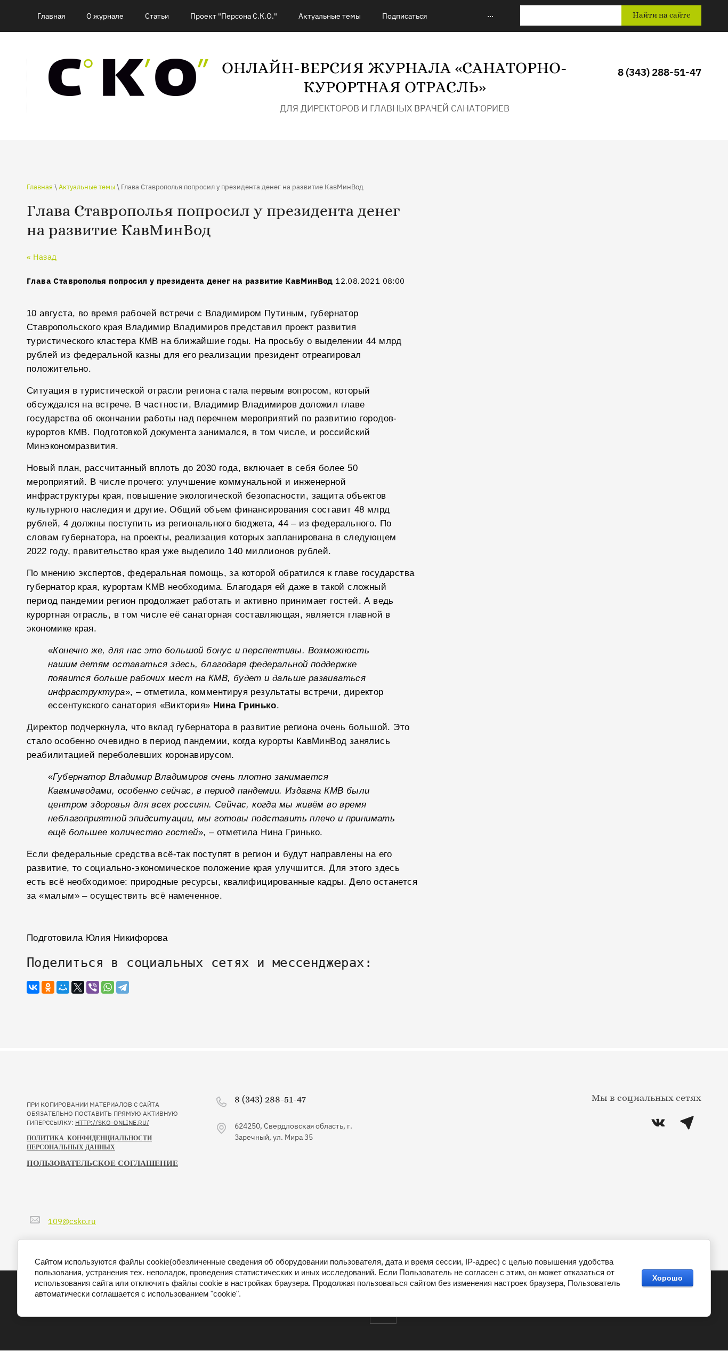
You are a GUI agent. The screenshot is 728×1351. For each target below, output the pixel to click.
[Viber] (92, 987)
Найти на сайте (662, 15)
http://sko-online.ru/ (112, 1122)
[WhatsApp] (107, 987)
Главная (40, 186)
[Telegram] (122, 987)
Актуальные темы (87, 186)
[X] (77, 987)
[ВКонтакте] (33, 987)
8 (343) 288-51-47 (659, 71)
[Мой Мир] (62, 987)
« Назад (41, 256)
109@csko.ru (72, 1220)
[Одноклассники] (48, 987)
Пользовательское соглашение (102, 1163)
